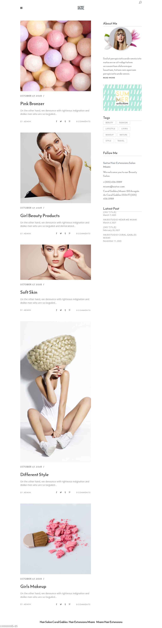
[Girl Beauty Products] (55, 134)
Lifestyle (110, 128)
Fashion (123, 122)
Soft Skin (28, 292)
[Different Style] (55, 323)
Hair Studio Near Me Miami (120, 219)
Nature (123, 134)
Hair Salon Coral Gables (54, 622)
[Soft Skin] (55, 246)
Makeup (110, 134)
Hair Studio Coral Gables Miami (120, 236)
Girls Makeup (33, 586)
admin (27, 121)
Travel (121, 141)
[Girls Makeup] (55, 505)
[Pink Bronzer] (55, 22)
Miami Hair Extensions (109, 622)
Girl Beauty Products (40, 215)
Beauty (109, 122)
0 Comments (83, 121)
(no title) (109, 212)
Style (108, 141)
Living (124, 128)
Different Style (34, 474)
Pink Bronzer (32, 103)
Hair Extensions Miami (82, 622)
